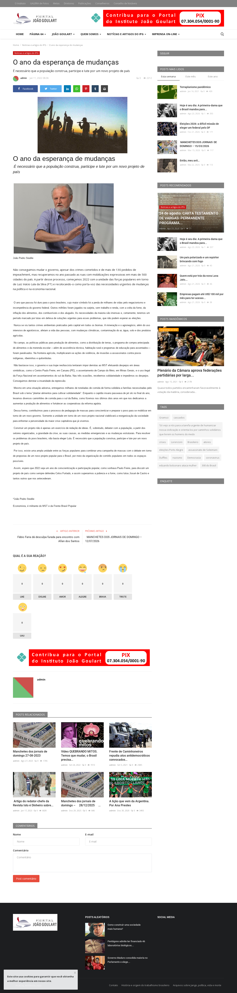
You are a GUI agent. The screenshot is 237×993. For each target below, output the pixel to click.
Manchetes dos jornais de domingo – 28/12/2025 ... (81, 803)
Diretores (69, 3)
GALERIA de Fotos (39, 3)
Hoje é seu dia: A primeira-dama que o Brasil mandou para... (201, 107)
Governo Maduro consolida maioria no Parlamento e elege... (128, 959)
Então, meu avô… (190, 160)
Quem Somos (90, 34)
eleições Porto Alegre (171, 449)
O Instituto (20, 3)
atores (207, 442)
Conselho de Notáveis (125, 3)
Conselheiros (102, 3)
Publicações (84, 3)
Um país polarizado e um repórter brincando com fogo (199, 259)
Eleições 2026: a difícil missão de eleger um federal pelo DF (199, 125)
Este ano (213, 76)
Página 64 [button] (37, 34)
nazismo (177, 457)
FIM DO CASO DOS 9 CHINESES (183, 370)
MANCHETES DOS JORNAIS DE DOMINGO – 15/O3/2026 (198, 144)
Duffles (163, 457)
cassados (179, 417)
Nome (17, 834)
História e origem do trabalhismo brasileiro (145, 985)
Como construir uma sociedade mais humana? (124, 926)
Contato (113, 985)
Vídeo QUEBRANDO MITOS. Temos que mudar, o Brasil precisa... (79, 755)
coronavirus (212, 457)
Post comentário (26, 878)
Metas (56, 3)
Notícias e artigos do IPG (34, 45)
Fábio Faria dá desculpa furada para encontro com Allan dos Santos (48, 539)
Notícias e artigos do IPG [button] (125, 34)
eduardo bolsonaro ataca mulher (178, 465)
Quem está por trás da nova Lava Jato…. (199, 277)
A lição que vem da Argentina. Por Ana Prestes (129, 803)
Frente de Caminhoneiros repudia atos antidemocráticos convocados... (129, 755)
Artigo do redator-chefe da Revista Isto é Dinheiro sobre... (33, 803)
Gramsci (163, 417)
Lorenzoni (176, 442)
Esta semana (168, 76)
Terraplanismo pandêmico (195, 87)
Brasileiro (193, 442)
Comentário (21, 850)
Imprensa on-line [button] (165, 34)
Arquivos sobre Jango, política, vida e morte (197, 985)
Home (20, 34)
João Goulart (62, 34)
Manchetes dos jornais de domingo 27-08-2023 (30, 753)
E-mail (89, 834)
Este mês (191, 76)
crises (162, 442)
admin (23, 78)
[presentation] (210, 332)
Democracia (194, 457)
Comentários (25, 825)
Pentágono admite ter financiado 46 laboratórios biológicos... (126, 943)
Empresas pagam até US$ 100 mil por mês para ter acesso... (201, 296)
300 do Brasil (209, 465)
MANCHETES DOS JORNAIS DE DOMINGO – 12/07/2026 (113, 539)
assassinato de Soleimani (202, 449)
